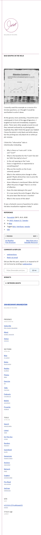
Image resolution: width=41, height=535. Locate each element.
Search (6, 424)
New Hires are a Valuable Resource (31, 241)
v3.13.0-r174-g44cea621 (13, 505)
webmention (27, 264)
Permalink (10, 217)
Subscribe (7, 326)
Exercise (7, 381)
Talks (6, 388)
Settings (7, 488)
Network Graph (14, 283)
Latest (6, 430)
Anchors (7, 463)
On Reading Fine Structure (10, 241)
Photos (6, 375)
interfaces (20, 227)
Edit (8, 230)
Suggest (7, 475)
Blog (10, 223)
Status (6, 339)
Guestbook (8, 450)
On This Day (8, 437)
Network (7, 469)
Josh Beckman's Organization (15, 304)
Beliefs (6, 401)
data (14, 227)
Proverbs (7, 407)
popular (27, 227)
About (6, 332)
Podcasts (7, 394)
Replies (6, 368)
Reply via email (12, 257)
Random (7, 443)
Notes (6, 362)
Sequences (8, 456)
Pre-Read (7, 482)
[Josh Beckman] (11, 25)
